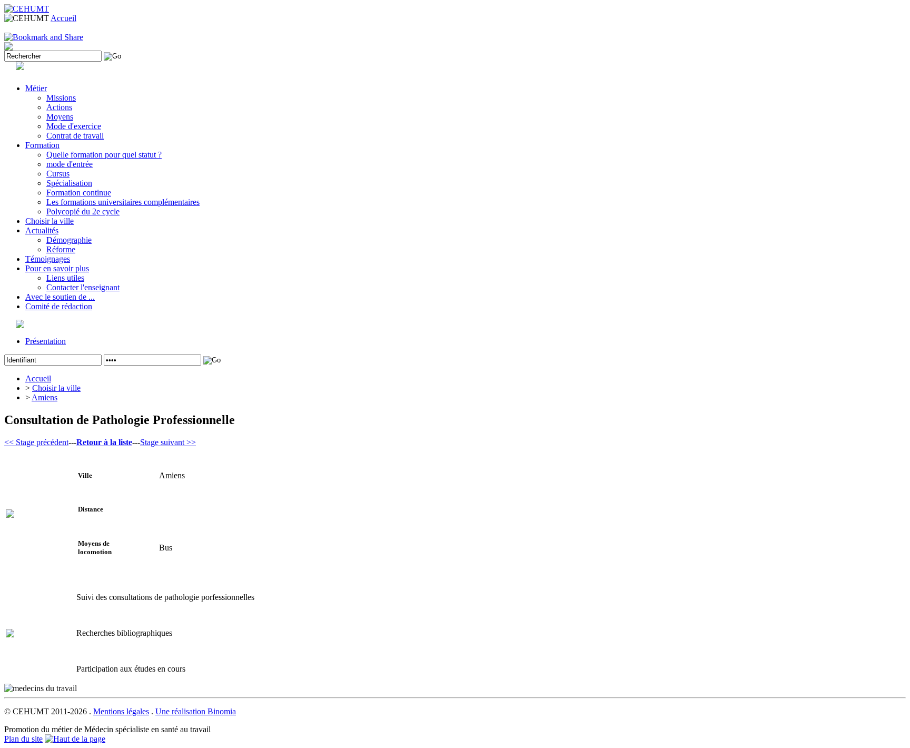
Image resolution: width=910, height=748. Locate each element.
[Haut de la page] (75, 738)
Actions (59, 107)
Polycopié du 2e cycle (83, 211)
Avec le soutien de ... (60, 296)
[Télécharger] (8, 47)
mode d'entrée (69, 164)
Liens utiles (65, 277)
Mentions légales (121, 711)
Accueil (63, 18)
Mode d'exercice (73, 126)
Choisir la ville (49, 220)
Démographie (69, 239)
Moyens (59, 116)
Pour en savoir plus (57, 268)
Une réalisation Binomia (195, 711)
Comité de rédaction (58, 306)
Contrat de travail (75, 135)
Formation (42, 145)
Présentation (45, 341)
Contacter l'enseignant (83, 287)
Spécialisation (69, 183)
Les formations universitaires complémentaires (123, 202)
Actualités (41, 230)
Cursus (58, 173)
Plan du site (23, 738)
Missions (61, 97)
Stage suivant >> (168, 442)
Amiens (44, 397)
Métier (36, 88)
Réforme (60, 249)
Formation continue (78, 192)
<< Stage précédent (36, 442)
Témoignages (47, 258)
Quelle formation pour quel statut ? (104, 154)
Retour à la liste (104, 442)
